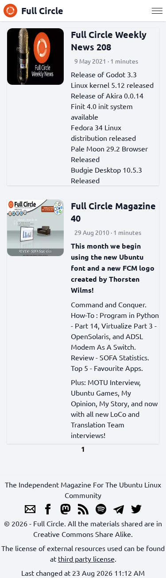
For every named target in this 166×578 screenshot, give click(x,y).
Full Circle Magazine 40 (113, 212)
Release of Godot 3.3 (104, 74)
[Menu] (157, 10)
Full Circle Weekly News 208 (109, 41)
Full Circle (42, 10)
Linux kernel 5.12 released (112, 84)
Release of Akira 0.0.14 (107, 95)
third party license (86, 558)
